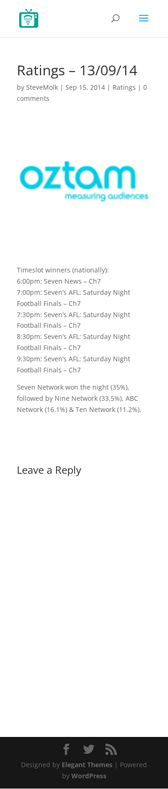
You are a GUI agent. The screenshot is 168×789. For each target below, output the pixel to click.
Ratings (124, 87)
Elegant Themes (87, 764)
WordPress (88, 775)
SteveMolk (42, 87)
